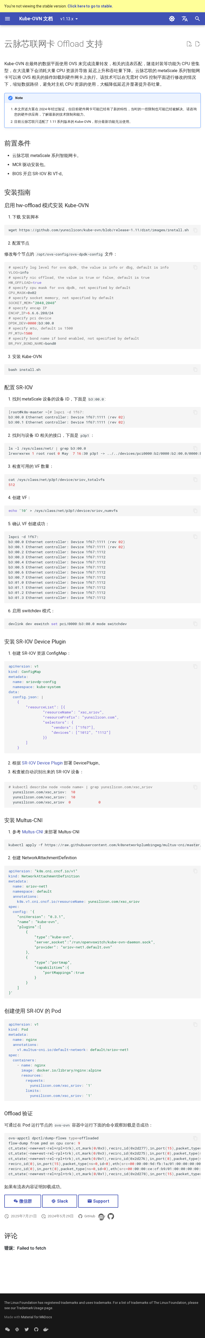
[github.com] (36, 1329)
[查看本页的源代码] (189, 44)
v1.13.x (66, 18)
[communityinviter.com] (17, 1329)
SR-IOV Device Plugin (42, 763)
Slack (62, 1201)
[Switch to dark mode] (172, 18)
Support (100, 1201)
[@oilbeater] (101, 1216)
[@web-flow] (111, 1216)
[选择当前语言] (184, 18)
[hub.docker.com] (46, 1329)
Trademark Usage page (34, 1308)
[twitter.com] (26, 1329)
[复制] (195, 230)
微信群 (25, 1201)
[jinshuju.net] (7, 1329)
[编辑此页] (197, 44)
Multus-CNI (32, 831)
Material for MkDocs (36, 1317)
